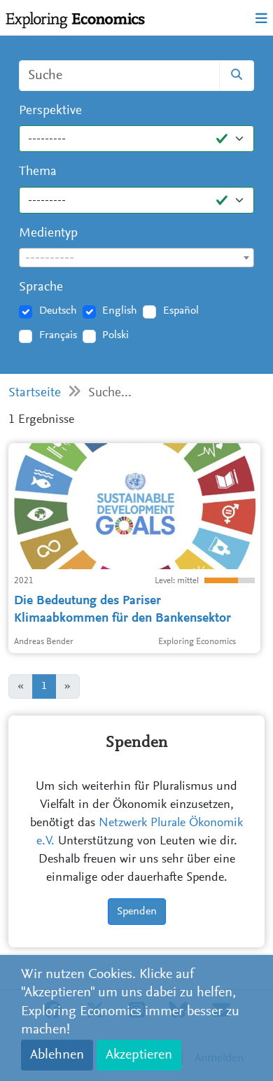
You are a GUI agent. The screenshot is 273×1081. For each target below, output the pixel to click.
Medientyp (48, 233)
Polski (115, 335)
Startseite (34, 393)
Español (181, 310)
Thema (38, 172)
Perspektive (50, 111)
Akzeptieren (139, 1055)
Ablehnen (57, 1055)
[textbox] (136, 258)
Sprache (41, 287)
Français (58, 335)
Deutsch (58, 310)
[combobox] (136, 257)
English (119, 310)
